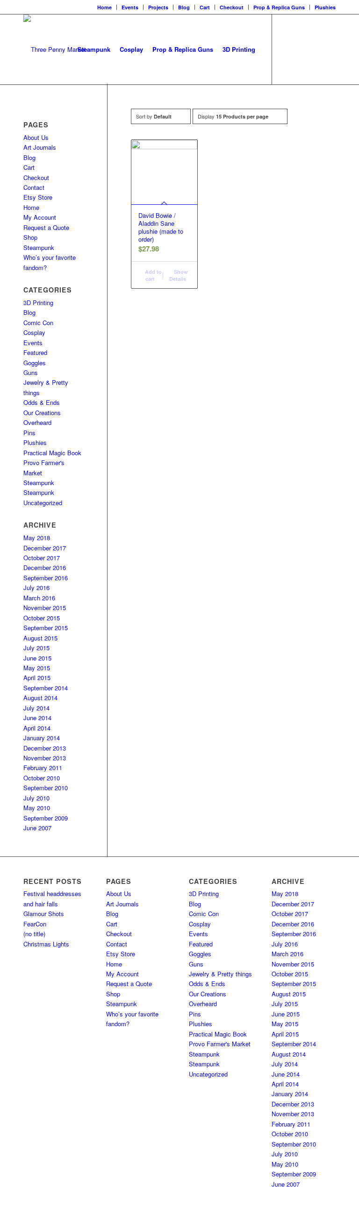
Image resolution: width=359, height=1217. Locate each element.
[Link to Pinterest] (329, 49)
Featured (35, 352)
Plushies (325, 7)
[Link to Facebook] (287, 49)
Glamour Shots (43, 913)
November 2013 (44, 757)
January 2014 (41, 737)
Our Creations (42, 412)
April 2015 (36, 677)
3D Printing (38, 302)
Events (130, 7)
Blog (184, 7)
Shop (30, 237)
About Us (36, 137)
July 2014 (36, 707)
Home (104, 7)
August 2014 (40, 697)
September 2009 (45, 818)
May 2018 (36, 537)
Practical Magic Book (52, 452)
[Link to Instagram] (301, 49)
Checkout (232, 7)
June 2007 (37, 827)
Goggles (34, 362)
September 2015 (45, 627)
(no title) (34, 933)
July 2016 (36, 587)
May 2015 (36, 667)
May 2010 (36, 807)
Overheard (37, 422)
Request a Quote (46, 227)
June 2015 (37, 658)
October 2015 (41, 617)
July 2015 (36, 647)
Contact (33, 187)
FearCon (34, 923)
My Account (39, 217)
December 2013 (44, 748)
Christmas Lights (46, 943)
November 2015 (44, 607)
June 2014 (37, 717)
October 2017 (41, 557)
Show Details (178, 275)
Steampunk (38, 247)
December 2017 (44, 547)
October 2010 (41, 777)
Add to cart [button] (153, 275)
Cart (205, 7)
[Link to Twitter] (315, 49)
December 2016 (44, 567)
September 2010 (45, 787)
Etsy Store (37, 197)
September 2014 (45, 687)
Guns (30, 372)
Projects (158, 7)
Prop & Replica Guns (279, 7)
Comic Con (38, 322)
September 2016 (45, 577)
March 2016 (39, 597)
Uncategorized (42, 502)
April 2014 (36, 727)
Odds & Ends (41, 402)
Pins (29, 432)
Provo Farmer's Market (220, 1043)
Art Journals (39, 147)
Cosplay (34, 332)
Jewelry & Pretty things (220, 973)
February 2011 (42, 767)
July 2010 (36, 797)
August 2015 (40, 637)
